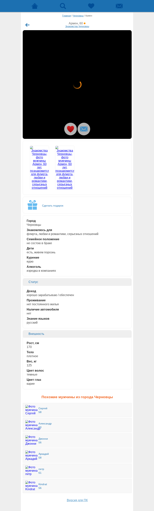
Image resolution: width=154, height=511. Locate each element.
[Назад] (27, 25)
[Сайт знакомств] (35, 6)
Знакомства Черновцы (77, 26)
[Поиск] (63, 6)
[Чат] (119, 6)
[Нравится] (70, 129)
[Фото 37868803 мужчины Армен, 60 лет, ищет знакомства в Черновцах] (77, 84)
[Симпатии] (91, 6)
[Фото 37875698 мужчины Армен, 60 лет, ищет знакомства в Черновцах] (65, 168)
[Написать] (84, 129)
